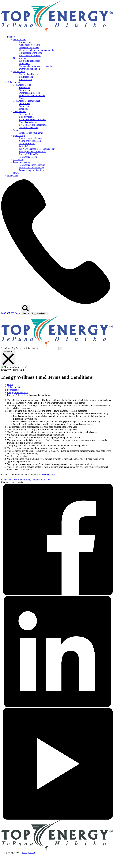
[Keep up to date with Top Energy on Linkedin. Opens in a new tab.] (57, 706)
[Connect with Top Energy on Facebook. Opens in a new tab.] (57, 594)
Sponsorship (13, 389)
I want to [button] (11, 36)
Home (10, 384)
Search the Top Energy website (15, 348)
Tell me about (13, 387)
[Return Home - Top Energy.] (57, 31)
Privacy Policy (28, 852)
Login (17, 313)
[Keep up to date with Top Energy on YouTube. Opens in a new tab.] (57, 818)
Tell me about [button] (13, 82)
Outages (12, 175)
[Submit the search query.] (60, 348)
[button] (26, 39)
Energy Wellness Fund (17, 392)
